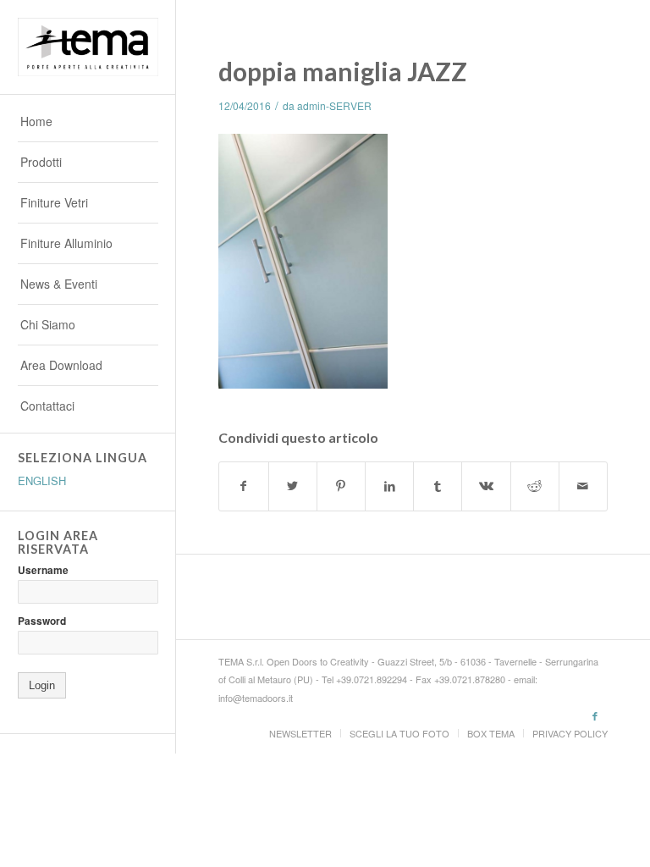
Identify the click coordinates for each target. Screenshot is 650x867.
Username (43, 570)
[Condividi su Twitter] (293, 486)
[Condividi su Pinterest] (341, 486)
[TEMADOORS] (88, 47)
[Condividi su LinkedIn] (389, 486)
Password (42, 621)
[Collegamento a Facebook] (595, 715)
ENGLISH (42, 480)
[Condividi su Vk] (486, 486)
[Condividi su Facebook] (243, 486)
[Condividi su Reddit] (535, 486)
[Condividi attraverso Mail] (583, 486)
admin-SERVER (334, 105)
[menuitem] (88, 122)
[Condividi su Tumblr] (437, 486)
